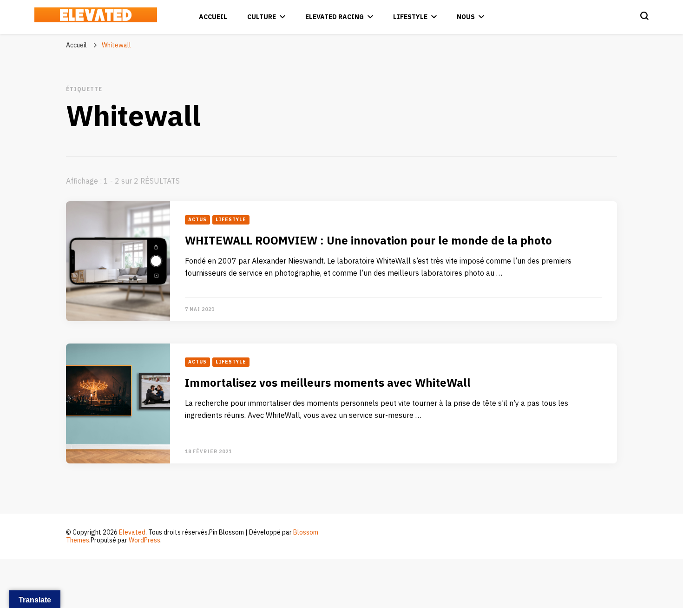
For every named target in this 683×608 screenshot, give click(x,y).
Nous (466, 17)
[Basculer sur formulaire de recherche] (644, 16)
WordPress (144, 540)
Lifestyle (410, 17)
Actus (197, 220)
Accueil (213, 17)
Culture (261, 17)
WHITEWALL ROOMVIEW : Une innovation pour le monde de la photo (368, 241)
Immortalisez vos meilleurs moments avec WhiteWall (328, 383)
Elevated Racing (334, 17)
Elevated (132, 532)
